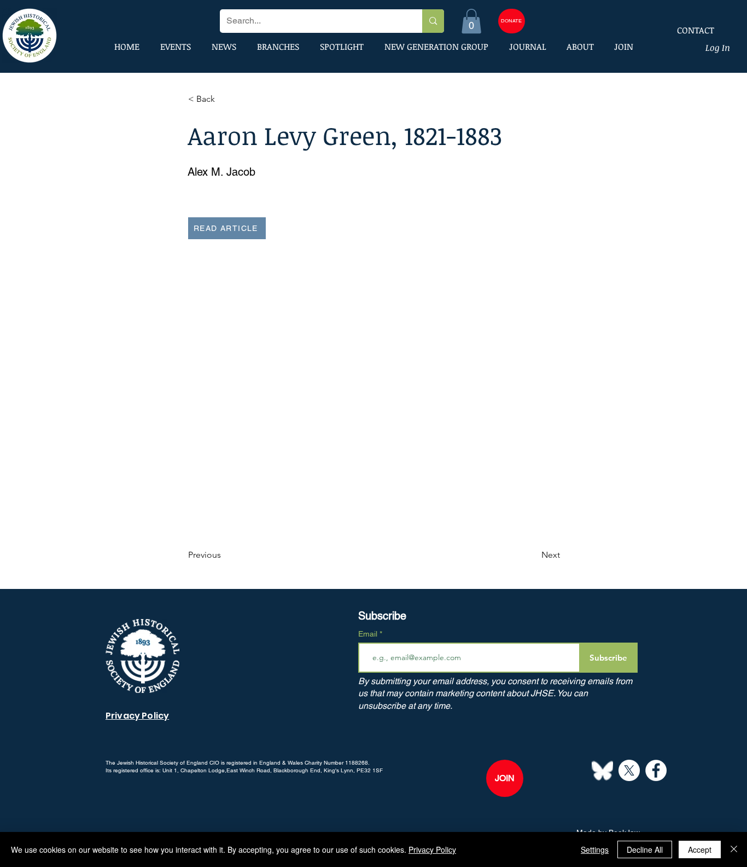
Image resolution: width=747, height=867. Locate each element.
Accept (699, 849)
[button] (471, 21)
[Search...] (432, 21)
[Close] (733, 849)
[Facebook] (656, 770)
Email (369, 634)
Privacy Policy (432, 849)
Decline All (645, 849)
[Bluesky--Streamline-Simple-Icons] (602, 770)
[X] (629, 770)
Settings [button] (595, 849)
